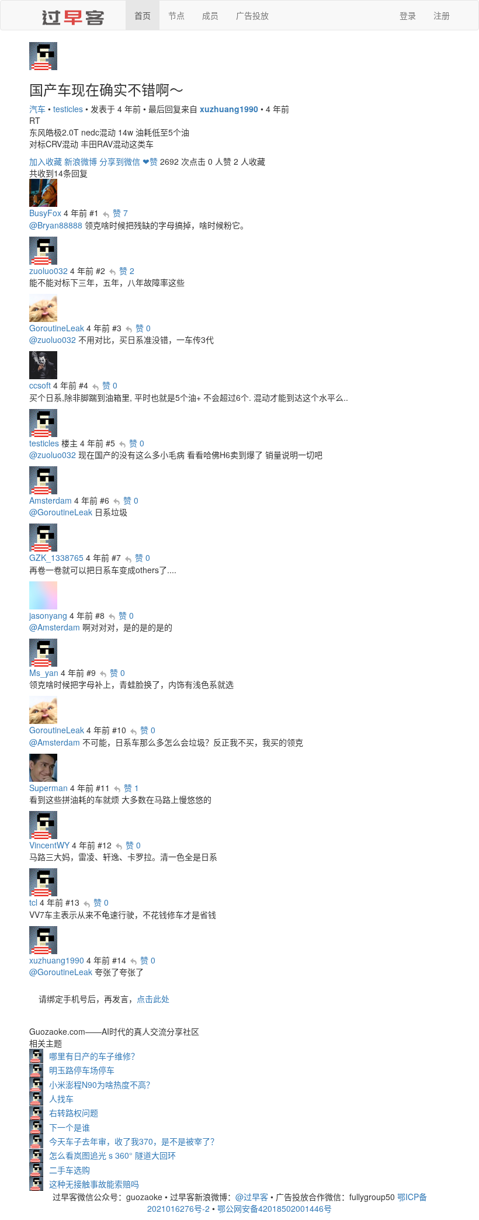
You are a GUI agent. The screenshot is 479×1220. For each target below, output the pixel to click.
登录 (408, 15)
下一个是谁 (69, 1127)
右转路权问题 (73, 1112)
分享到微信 (119, 161)
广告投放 (252, 15)
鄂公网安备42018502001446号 (274, 1208)
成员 (210, 15)
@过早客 (251, 1196)
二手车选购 (69, 1170)
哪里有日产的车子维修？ (94, 1056)
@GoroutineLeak (60, 512)
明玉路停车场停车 (81, 1070)
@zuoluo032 (52, 339)
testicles (68, 109)
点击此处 (153, 998)
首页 (142, 15)
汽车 (37, 109)
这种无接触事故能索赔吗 (94, 1184)
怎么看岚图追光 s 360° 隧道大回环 (112, 1155)
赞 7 (120, 213)
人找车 (61, 1098)
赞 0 (143, 328)
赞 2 (126, 270)
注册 (441, 15)
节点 (176, 15)
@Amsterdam (54, 627)
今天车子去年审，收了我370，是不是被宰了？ (133, 1141)
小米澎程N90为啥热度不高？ (101, 1084)
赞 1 (131, 787)
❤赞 (150, 161)
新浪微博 (80, 161)
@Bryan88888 (55, 225)
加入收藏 (45, 161)
